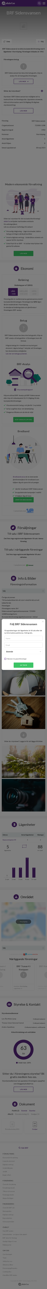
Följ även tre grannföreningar (17, 659)
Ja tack (23, 665)
